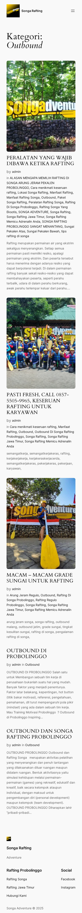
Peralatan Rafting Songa (46, 202)
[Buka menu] (72, 10)
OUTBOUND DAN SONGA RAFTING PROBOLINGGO (40, 734)
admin (16, 171)
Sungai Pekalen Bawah (43, 231)
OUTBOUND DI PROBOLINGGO (27, 654)
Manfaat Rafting (61, 192)
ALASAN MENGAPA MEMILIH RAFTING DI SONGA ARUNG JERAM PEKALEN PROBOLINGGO (38, 182)
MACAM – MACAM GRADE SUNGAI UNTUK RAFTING (40, 578)
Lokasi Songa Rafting (33, 192)
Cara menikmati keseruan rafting (33, 427)
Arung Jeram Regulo (24, 595)
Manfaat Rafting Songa (23, 197)
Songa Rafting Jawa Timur (25, 216)
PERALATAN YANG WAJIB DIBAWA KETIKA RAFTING (40, 161)
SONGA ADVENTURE (33, 212)
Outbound (48, 197)
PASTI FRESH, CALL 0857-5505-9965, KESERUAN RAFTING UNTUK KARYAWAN (38, 404)
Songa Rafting (31, 11)
